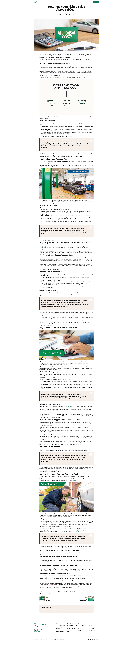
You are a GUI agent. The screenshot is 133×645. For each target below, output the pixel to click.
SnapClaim (60, 135)
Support (84, 2)
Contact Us (91, 627)
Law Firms (80, 627)
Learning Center (72, 2)
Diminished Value (70, 623)
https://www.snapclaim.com (67, 593)
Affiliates (80, 632)
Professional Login (60, 631)
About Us (79, 2)
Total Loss (58, 623)
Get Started (95, 2)
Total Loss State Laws (60, 625)
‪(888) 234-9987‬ (37, 631)
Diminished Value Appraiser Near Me (71, 628)
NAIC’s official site (75, 531)
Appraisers (80, 630)
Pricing (62, 2)
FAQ (66, 2)
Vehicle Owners (81, 625)
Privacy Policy (92, 630)
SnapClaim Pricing (75, 320)
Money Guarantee (60, 629)
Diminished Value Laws (72, 625)
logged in (48, 609)
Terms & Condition (60, 639)
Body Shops (80, 628)
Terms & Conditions (93, 628)
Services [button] (56, 2)
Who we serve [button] (49, 2)
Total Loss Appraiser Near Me (60, 628)
